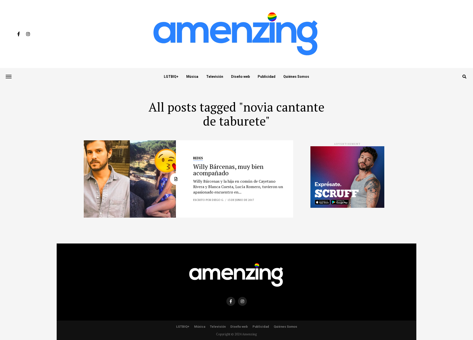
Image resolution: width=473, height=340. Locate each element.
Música (192, 77)
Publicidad (266, 77)
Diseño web (240, 77)
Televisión (214, 77)
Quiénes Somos (296, 77)
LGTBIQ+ (171, 77)
